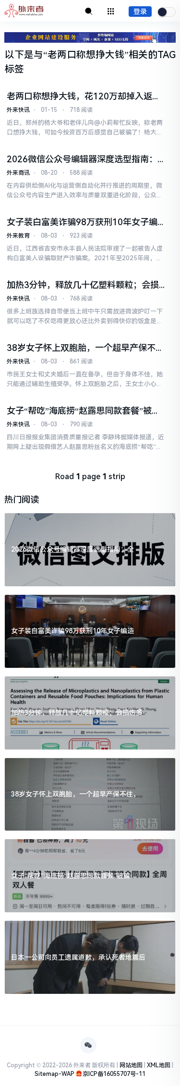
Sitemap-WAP (54, 1074)
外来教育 (18, 235)
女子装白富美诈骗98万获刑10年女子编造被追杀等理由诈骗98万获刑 (82, 222)
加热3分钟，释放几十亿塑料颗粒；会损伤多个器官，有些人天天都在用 (83, 285)
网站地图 (131, 1065)
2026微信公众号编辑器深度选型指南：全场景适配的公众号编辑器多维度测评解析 (84, 159)
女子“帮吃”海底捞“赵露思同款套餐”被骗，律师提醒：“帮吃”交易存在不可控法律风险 (84, 411)
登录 (140, 11)
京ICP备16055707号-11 (114, 1074)
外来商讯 (18, 172)
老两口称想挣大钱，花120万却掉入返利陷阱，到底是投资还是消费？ (84, 96)
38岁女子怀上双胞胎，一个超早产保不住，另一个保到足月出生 (81, 348)
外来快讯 (18, 110)
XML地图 (158, 1065)
